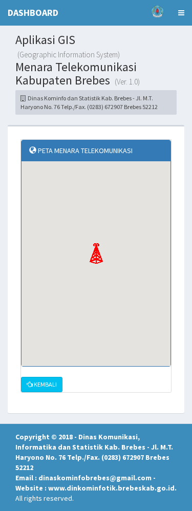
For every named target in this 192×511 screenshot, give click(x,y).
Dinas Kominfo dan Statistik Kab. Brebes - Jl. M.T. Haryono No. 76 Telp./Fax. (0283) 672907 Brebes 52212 (89, 102)
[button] (96, 253)
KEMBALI (45, 384)
